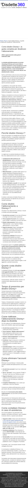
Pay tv (5, 40)
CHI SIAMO (9, 473)
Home (1, 40)
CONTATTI (10, 474)
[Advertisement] (14, 24)
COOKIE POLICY (16, 476)
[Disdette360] (14, 5)
